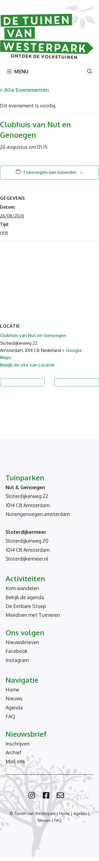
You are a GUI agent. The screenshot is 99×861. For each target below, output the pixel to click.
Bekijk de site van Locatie (27, 365)
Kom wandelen (22, 588)
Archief (13, 752)
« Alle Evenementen (24, 90)
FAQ (10, 716)
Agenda (14, 707)
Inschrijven (17, 744)
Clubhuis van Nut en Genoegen (33, 335)
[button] (89, 71)
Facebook (17, 651)
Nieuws (14, 698)
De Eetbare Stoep (26, 606)
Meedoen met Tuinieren (33, 615)
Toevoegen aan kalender (50, 172)
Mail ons (15, 761)
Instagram (17, 660)
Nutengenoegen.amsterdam (38, 514)
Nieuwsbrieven (22, 642)
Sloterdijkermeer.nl (27, 559)
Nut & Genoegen (25, 487)
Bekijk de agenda (25, 597)
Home (12, 690)
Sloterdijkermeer (26, 532)
